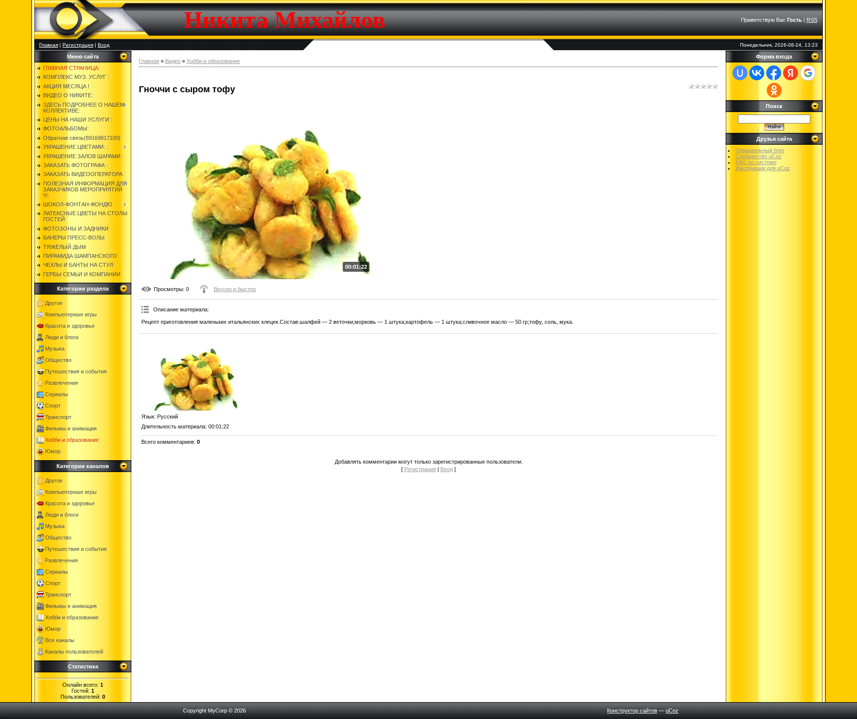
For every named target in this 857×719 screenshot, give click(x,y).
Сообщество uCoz (758, 156)
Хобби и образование (72, 440)
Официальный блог (760, 150)
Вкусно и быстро (235, 289)
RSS (811, 20)
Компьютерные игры (71, 314)
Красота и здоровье (70, 326)
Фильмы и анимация (71, 428)
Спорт (53, 406)
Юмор (53, 451)
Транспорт (58, 417)
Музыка (54, 349)
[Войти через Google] (808, 73)
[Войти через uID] (740, 72)
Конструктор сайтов (632, 711)
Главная (48, 45)
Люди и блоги (61, 337)
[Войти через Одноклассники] (774, 90)
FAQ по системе (756, 162)
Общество (58, 360)
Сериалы (56, 394)
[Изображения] (191, 373)
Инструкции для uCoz (762, 168)
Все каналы (59, 640)
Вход (104, 45)
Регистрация (77, 45)
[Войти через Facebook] (773, 72)
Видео (173, 61)
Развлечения (61, 383)
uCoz (672, 711)
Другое (53, 303)
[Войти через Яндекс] (790, 72)
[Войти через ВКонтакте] (756, 72)
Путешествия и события (76, 371)
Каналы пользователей (74, 652)
